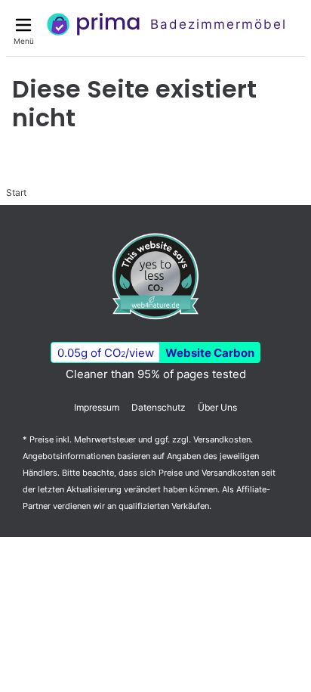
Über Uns (217, 407)
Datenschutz (158, 407)
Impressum (96, 407)
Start (16, 192)
